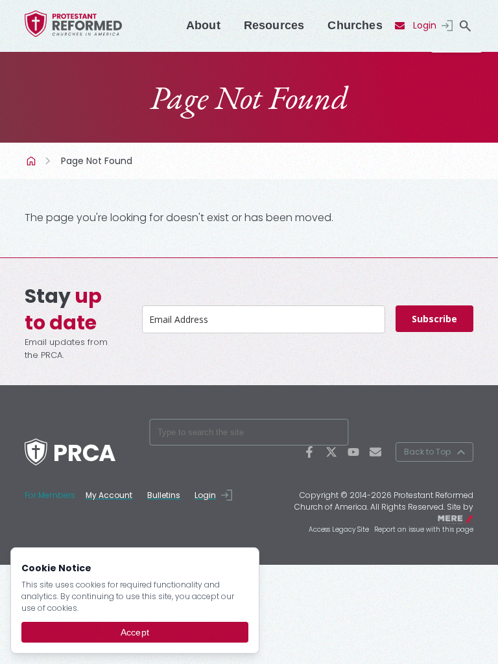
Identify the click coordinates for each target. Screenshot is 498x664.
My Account (109, 495)
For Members (50, 495)
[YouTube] (353, 452)
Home (32, 161)
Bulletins (163, 495)
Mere (465, 517)
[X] (331, 452)
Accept (135, 632)
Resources (274, 25)
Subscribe (434, 319)
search (465, 26)
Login (424, 25)
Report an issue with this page (423, 529)
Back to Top (427, 451)
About (203, 25)
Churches (354, 25)
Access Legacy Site (339, 529)
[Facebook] (309, 452)
